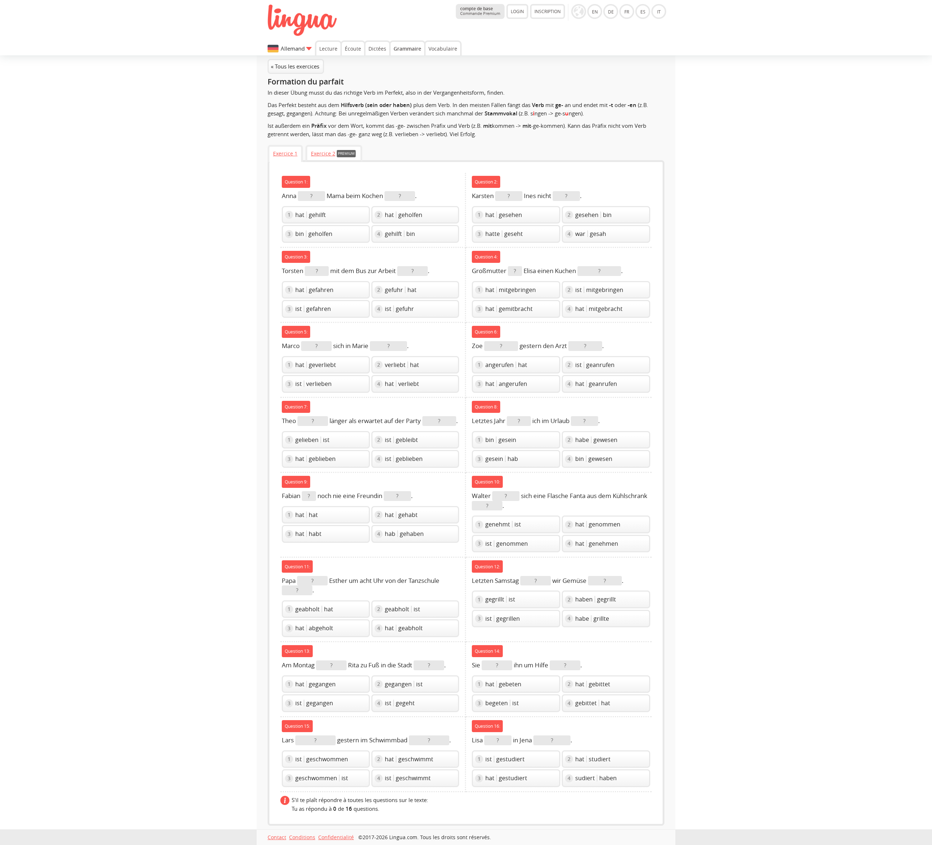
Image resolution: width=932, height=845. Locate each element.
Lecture (328, 48)
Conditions (302, 837)
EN (595, 12)
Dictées (377, 48)
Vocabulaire (443, 48)
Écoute (353, 48)
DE (611, 12)
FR (626, 12)
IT (659, 12)
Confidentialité (336, 837)
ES (642, 12)
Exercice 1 (285, 153)
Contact (277, 837)
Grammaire (407, 48)
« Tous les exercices (295, 66)
